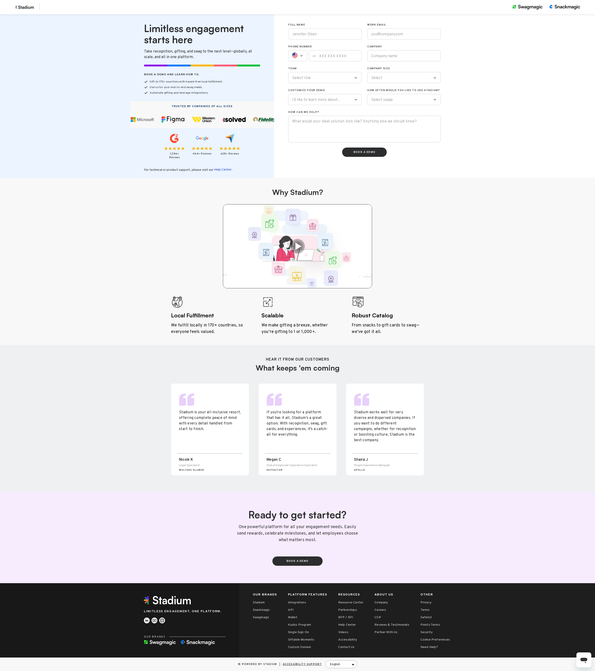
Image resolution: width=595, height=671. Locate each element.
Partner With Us (385, 632)
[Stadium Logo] (169, 600)
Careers (380, 610)
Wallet (292, 617)
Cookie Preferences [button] (435, 640)
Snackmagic (261, 610)
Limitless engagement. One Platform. (183, 611)
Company (381, 603)
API (291, 610)
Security (426, 632)
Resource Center (350, 603)
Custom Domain (299, 647)
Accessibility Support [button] (302, 664)
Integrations (297, 603)
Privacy (425, 603)
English (335, 664)
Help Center (222, 170)
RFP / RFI (345, 617)
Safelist (426, 617)
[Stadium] (24, 7)
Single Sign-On (298, 632)
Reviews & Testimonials (391, 625)
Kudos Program (299, 625)
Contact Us (346, 647)
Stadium (259, 603)
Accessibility (347, 640)
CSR (377, 617)
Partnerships (347, 610)
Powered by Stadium (259, 664)
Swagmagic (261, 617)
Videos (343, 632)
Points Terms (430, 625)
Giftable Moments (301, 640)
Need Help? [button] (429, 647)
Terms (425, 610)
